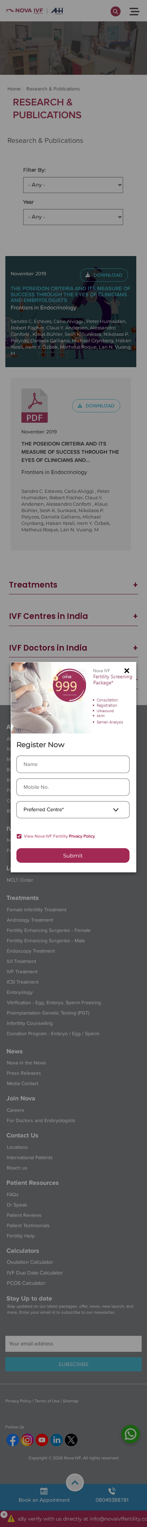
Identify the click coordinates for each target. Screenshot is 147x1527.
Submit (73, 855)
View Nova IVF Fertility (59, 836)
